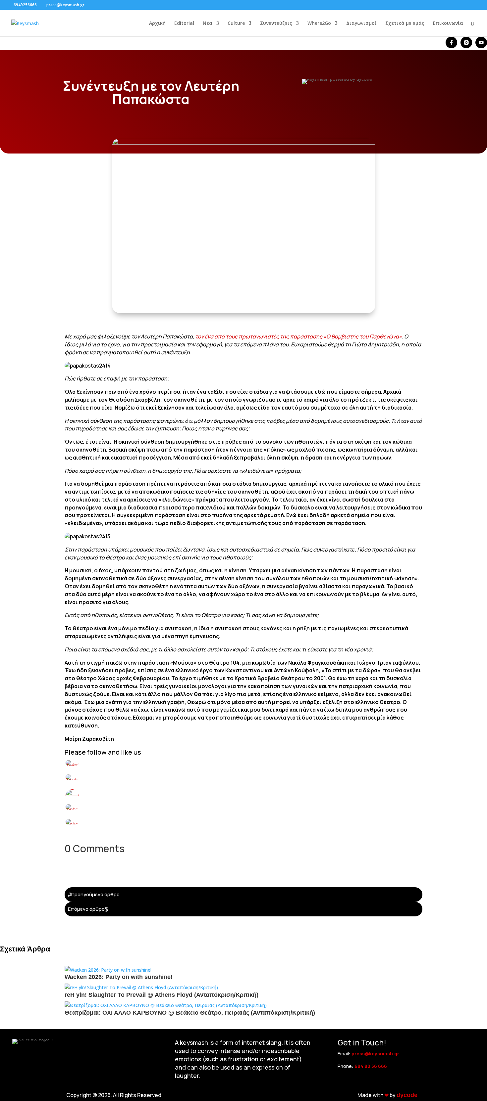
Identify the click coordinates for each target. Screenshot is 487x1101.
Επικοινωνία (448, 23)
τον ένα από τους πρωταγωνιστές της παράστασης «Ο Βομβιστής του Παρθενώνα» (298, 336)
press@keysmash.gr (375, 1053)
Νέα (207, 23)
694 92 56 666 (370, 1066)
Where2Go (319, 23)
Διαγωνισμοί (361, 23)
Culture (236, 23)
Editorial (184, 23)
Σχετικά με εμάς (404, 23)
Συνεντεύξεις (276, 23)
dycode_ (409, 1095)
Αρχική (157, 23)
